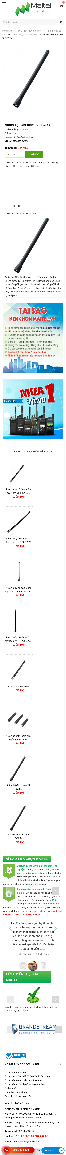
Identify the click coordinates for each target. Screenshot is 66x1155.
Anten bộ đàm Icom (18, 686)
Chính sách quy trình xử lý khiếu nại (23, 1076)
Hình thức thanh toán (16, 1088)
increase (21, 154)
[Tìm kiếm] (61, 22)
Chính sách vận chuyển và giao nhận (24, 1080)
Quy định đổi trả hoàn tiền (18, 1092)
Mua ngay (33, 154)
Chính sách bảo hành (16, 1068)
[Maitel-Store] (33, 9)
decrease (8, 154)
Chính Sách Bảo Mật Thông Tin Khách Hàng (28, 1072)
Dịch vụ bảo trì (12, 1084)
